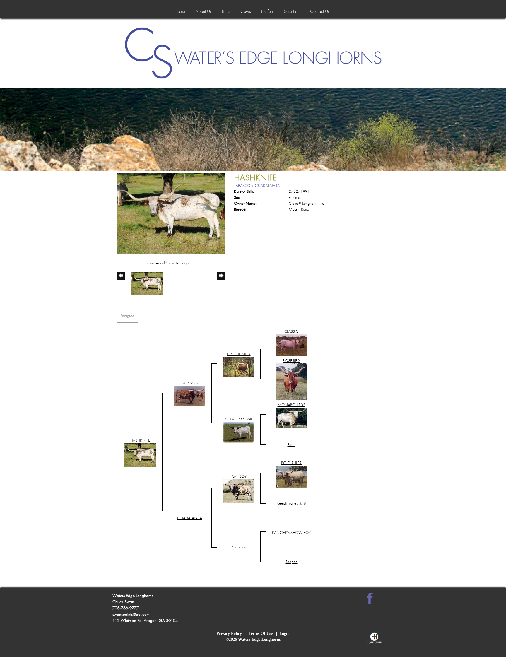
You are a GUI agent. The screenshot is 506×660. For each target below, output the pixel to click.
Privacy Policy (229, 633)
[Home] (253, 53)
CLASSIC (291, 331)
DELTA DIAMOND (239, 419)
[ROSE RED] (291, 381)
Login (284, 633)
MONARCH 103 (291, 404)
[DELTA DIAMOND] (238, 432)
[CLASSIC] (291, 344)
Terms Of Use (261, 633)
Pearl (291, 444)
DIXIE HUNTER (239, 353)
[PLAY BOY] (238, 490)
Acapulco (238, 547)
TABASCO (242, 185)
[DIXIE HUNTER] (238, 366)
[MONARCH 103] (291, 417)
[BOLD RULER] (291, 476)
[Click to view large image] (171, 213)
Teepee (292, 561)
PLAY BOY (239, 476)
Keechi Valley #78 (291, 503)
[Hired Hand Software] (374, 641)
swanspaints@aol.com (131, 614)
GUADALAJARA (267, 185)
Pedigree (127, 315)
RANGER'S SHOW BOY (291, 532)
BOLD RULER (291, 462)
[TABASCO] (189, 395)
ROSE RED (291, 360)
